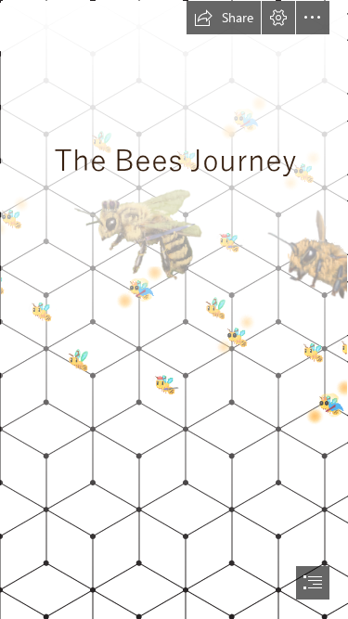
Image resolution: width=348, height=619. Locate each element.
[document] (174, 309)
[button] (224, 17)
